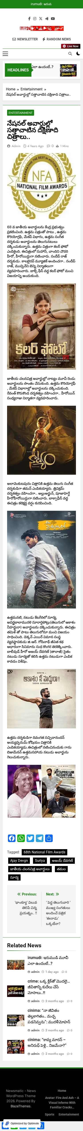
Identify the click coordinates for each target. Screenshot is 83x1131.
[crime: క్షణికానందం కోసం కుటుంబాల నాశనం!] (64, 72)
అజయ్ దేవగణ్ (62, 860)
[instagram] (35, 18)
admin (16, 146)
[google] (47, 18)
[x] (41, 18)
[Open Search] (70, 53)
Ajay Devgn (19, 860)
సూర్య (14, 877)
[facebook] (29, 18)
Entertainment (21, 113)
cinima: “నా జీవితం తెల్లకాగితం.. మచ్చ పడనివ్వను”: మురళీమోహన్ (49, 1016)
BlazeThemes (21, 1106)
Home (62, 1091)
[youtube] (53, 18)
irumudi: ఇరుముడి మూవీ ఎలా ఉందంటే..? (43, 4)
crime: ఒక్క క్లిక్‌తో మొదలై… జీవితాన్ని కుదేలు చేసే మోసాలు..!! (49, 987)
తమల (61, 869)
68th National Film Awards (44, 852)
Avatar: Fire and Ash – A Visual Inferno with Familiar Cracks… (62, 1102)
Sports (49, 1114)
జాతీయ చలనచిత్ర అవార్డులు (30, 869)
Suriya (40, 860)
